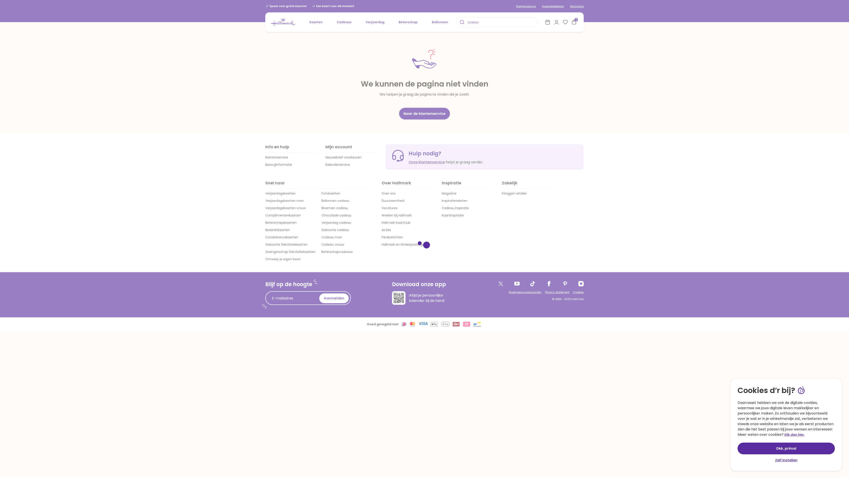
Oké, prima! (786, 448)
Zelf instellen (786, 460)
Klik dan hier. (794, 434)
